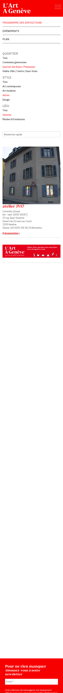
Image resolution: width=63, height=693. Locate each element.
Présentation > (11, 233)
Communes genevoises (15, 62)
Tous (5, 57)
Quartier (10, 53)
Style (7, 77)
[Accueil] (17, 8)
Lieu (6, 106)
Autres (6, 95)
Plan (6, 39)
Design (6, 99)
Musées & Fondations (14, 119)
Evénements (11, 31)
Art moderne (9, 90)
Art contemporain (12, 86)
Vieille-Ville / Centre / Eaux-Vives (20, 71)
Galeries (7, 114)
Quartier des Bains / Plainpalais (19, 66)
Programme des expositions (22, 22)
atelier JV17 (13, 206)
